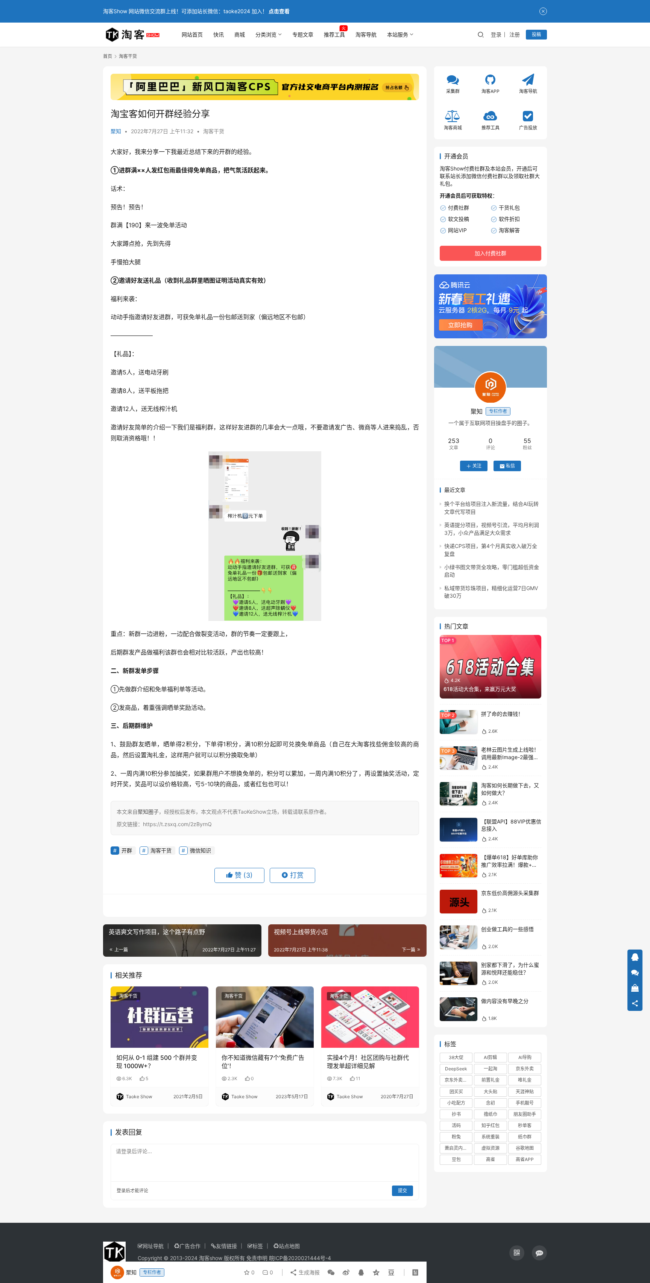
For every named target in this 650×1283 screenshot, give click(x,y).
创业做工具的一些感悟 (507, 929)
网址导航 (153, 1246)
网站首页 (192, 34)
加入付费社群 (490, 253)
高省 (490, 1160)
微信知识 (200, 850)
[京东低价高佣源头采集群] (458, 901)
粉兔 (456, 1137)
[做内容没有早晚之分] (458, 1009)
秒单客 (525, 1126)
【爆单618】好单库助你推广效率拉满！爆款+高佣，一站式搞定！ (509, 864)
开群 (225, 151)
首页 (107, 56)
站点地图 (289, 1246)
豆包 (456, 1160)
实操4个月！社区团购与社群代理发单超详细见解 (368, 1062)
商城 (239, 34)
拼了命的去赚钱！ (502, 714)
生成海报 (308, 1272)
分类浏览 (265, 34)
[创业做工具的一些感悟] (458, 937)
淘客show (210, 1258)
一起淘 (490, 1069)
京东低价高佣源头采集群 (510, 893)
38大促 (456, 1058)
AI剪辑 (490, 1058)
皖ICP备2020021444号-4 (300, 1258)
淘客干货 (213, 131)
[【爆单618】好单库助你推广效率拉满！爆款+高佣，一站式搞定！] (458, 866)
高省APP (525, 1160)
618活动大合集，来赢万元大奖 (479, 689)
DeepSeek (456, 1069)
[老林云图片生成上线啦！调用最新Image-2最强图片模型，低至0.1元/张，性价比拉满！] (458, 758)
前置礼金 (490, 1080)
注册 (514, 34)
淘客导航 (366, 34)
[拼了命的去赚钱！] (458, 722)
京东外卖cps (457, 1080)
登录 (496, 34)
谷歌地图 (525, 1148)
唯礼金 (525, 1080)
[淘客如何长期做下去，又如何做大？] (458, 794)
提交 (402, 1190)
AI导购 (525, 1058)
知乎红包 (490, 1126)
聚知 (116, 131)
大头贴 (490, 1091)
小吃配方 (456, 1103)
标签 (257, 1246)
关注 (476, 466)
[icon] (516, 1252)
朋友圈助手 (524, 1114)
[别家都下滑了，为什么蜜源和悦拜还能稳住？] (458, 973)
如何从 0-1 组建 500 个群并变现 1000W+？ (156, 1062)
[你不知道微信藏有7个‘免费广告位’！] (265, 1016)
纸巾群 (525, 1137)
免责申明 (256, 1258)
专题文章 (302, 34)
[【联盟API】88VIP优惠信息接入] (458, 830)
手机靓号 (525, 1103)
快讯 (218, 34)
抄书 (456, 1114)
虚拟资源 (490, 1148)
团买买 (456, 1091)
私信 (510, 466)
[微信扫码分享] (331, 1272)
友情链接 (226, 1246)
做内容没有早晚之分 (505, 1001)
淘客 (363, 744)
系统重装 (490, 1137)
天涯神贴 (525, 1091)
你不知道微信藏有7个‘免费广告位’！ (263, 1062)
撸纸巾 (490, 1114)
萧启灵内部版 (458, 1148)
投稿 (536, 34)
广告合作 (189, 1246)
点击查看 (279, 11)
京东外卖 (525, 1069)
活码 (456, 1126)
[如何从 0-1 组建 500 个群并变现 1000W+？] (159, 1016)
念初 (490, 1103)
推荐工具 (334, 34)
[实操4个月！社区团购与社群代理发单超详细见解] (370, 1016)
